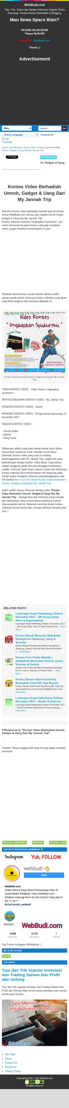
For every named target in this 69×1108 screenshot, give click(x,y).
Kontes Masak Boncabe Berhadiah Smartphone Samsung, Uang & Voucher (38, 639)
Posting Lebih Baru (14, 842)
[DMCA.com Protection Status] (34, 1083)
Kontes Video (48, 157)
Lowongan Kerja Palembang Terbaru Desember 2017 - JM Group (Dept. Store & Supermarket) (39, 617)
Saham (6, 956)
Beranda (38, 842)
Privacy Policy (13, 1071)
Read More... (25, 651)
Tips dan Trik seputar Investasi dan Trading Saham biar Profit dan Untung (32, 975)
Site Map (10, 1054)
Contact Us (11, 1062)
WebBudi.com (34, 5)
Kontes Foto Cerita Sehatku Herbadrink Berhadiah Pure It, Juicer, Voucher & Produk (39, 661)
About (8, 1058)
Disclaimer (11, 1067)
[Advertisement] (34, 93)
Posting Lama (58, 842)
